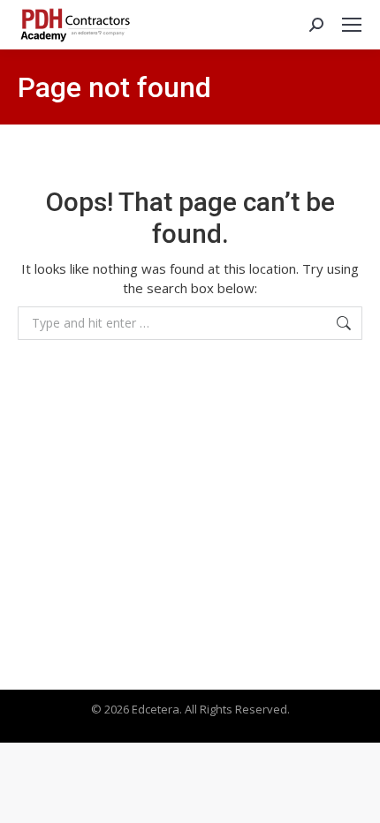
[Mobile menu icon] (351, 24)
